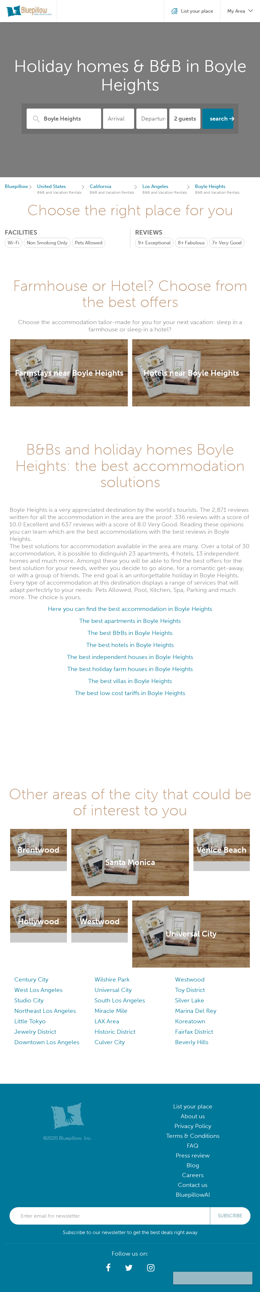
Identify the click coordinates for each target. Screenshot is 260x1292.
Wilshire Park (112, 979)
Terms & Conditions (192, 1135)
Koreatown (190, 1021)
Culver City (109, 1042)
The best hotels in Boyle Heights (130, 645)
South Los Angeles (119, 1000)
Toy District (190, 990)
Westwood (190, 979)
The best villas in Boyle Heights (130, 681)
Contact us (192, 1185)
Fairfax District (194, 1031)
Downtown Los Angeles (46, 1042)
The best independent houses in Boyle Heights (130, 657)
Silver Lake (189, 1000)
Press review (193, 1155)
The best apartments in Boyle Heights (130, 620)
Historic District (114, 1031)
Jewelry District (35, 1031)
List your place (192, 1106)
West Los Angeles (38, 990)
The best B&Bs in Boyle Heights (130, 633)
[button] (108, 1268)
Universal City (113, 990)
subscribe (230, 1216)
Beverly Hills (191, 1042)
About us (193, 1116)
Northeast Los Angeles (45, 1010)
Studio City (28, 1000)
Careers (193, 1175)
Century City (31, 979)
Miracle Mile (110, 1010)
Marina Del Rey (195, 1010)
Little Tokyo (30, 1021)
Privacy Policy (192, 1126)
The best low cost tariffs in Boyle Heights (130, 693)
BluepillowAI (193, 1194)
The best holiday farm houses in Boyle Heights (130, 669)
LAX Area (106, 1021)
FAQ (192, 1145)
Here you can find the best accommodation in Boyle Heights (130, 608)
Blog (192, 1165)
